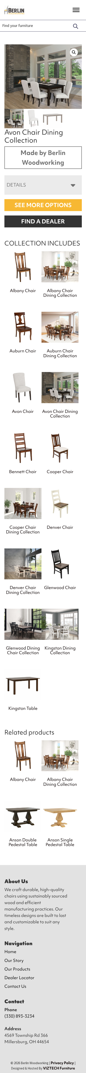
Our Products (17, 969)
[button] (74, 52)
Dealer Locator (19, 977)
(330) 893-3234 (19, 1016)
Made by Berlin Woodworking (43, 157)
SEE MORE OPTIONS (43, 205)
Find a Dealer (43, 221)
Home (10, 951)
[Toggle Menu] (76, 10)
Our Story (14, 960)
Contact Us (15, 986)
